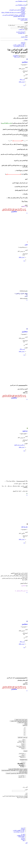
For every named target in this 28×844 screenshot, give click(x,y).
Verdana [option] (23, 748)
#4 (24, 450)
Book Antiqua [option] (22, 741)
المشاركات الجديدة (20, 9)
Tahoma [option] (23, 745)
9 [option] (24, 727)
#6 (24, 647)
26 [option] (24, 735)
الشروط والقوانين (21, 835)
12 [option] (24, 730)
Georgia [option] (23, 743)
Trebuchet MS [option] (22, 747)
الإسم (26, 789)
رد (26, 212)
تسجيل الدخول (24, 36)
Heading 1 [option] (21, 763)
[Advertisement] (14, 101)
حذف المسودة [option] (21, 777)
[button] (25, 719)
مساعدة (23, 838)
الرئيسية (23, 7)
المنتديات (23, 8)
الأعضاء (23, 13)
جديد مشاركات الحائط (11, 12)
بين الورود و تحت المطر (19, 444)
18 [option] (24, 732)
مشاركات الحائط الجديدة (12, 15)
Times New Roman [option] (20, 746)
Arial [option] (23, 739)
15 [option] (24, 731)
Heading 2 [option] (22, 765)
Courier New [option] (21, 742)
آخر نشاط (3, 12)
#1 (24, 85)
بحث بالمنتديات (12, 9)
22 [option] (24, 733)
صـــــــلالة (22, 79)
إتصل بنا (23, 834)
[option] (22, 753)
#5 (24, 542)
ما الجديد (23, 11)
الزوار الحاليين (21, 15)
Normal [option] (23, 762)
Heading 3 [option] (22, 766)
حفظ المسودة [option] (21, 775)
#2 (24, 260)
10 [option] (24, 728)
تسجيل (25, 39)
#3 (24, 355)
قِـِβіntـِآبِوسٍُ (15, 55)
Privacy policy (22, 836)
